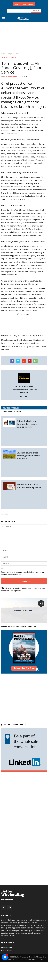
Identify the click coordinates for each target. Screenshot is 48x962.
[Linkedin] (21, 396)
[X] (3, 907)
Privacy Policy (6, 947)
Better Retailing (7, 950)
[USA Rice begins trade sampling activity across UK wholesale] (9, 454)
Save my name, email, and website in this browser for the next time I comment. (22, 573)
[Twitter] (27, 396)
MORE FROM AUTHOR (12, 411)
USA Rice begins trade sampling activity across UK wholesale (30, 455)
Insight (5, 58)
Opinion (13, 58)
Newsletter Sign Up (24, 4)
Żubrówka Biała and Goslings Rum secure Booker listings (27, 424)
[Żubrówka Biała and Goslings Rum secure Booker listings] (9, 422)
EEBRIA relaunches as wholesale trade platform (29, 486)
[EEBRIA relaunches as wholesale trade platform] (9, 486)
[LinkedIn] (9, 907)
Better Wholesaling (10, 76)
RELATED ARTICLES (11, 408)
